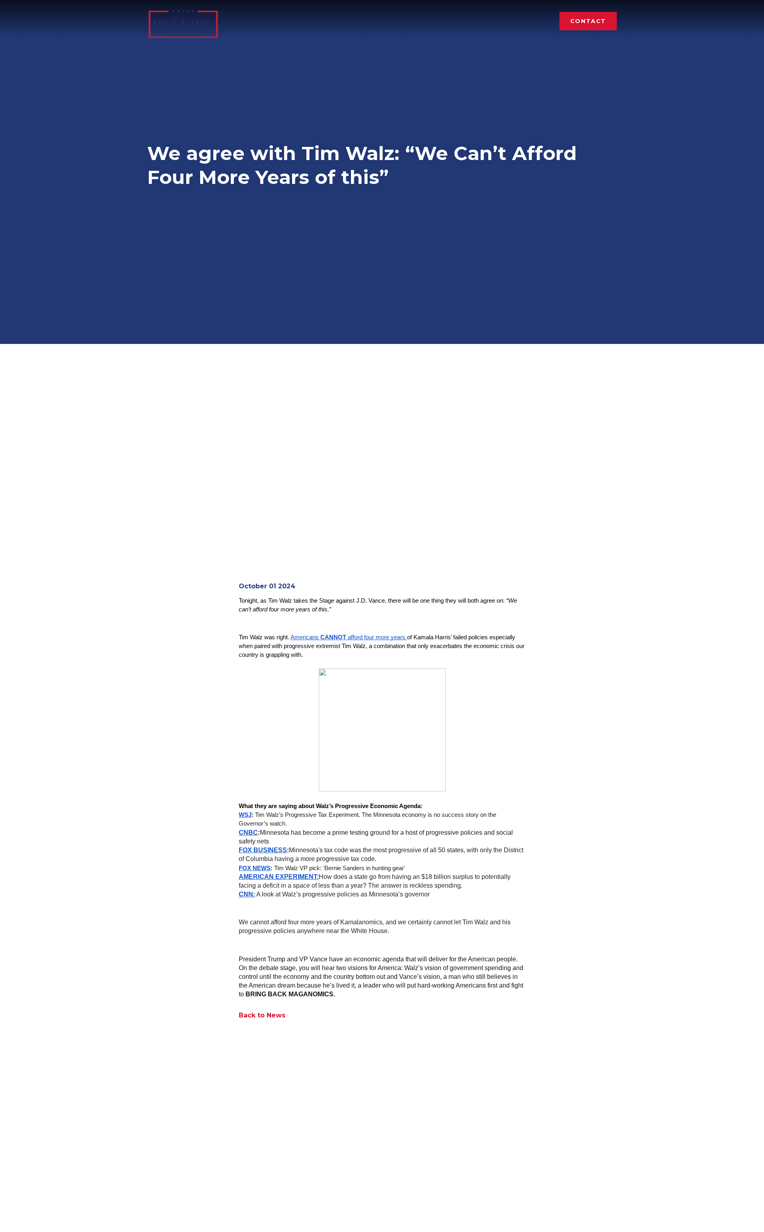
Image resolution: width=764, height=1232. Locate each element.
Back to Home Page (183, 21)
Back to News (262, 1015)
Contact (588, 21)
